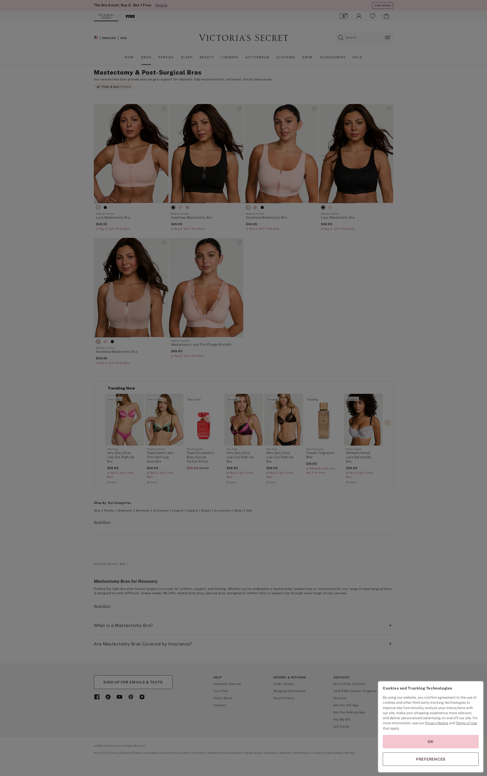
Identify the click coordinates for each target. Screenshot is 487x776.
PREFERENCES (430, 759)
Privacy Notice (436, 723)
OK (431, 741)
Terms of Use (466, 723)
